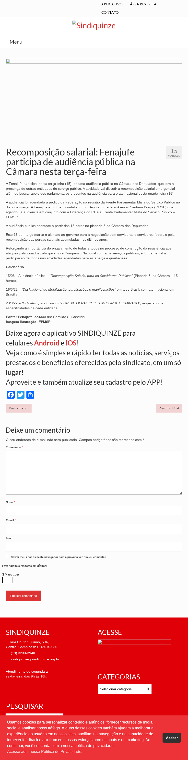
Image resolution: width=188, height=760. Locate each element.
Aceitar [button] (172, 738)
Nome (10, 502)
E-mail (11, 520)
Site (8, 538)
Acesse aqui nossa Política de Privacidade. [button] (44, 751)
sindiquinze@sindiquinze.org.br (34, 659)
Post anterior (19, 408)
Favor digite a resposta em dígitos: (24, 565)
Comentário (14, 447)
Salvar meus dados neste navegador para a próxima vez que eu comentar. (58, 557)
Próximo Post (169, 408)
